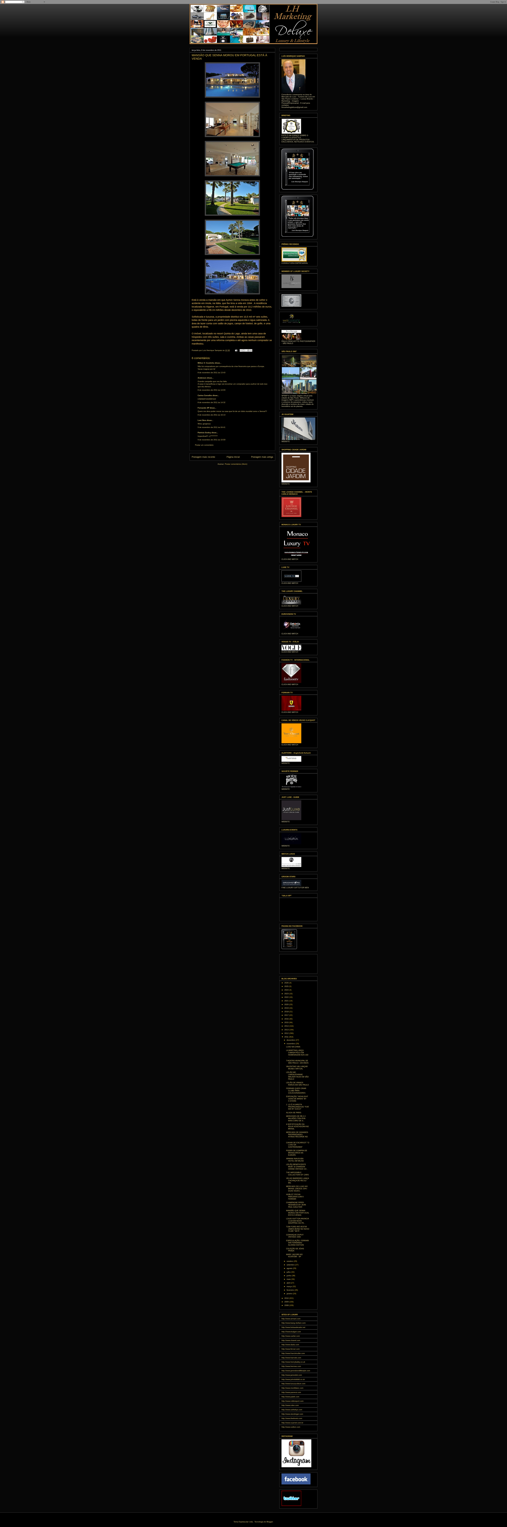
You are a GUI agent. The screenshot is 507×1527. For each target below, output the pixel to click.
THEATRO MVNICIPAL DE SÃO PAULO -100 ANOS (297, 1062)
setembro (291, 1265)
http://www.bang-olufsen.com (293, 1323)
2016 (286, 1019)
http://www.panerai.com (291, 1392)
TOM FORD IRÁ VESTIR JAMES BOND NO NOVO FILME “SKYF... (297, 1229)
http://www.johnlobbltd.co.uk (293, 1379)
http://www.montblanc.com (292, 1388)
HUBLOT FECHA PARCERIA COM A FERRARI (294, 1196)
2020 (286, 1004)
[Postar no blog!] (243, 350)
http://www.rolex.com (290, 1405)
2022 (286, 997)
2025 (286, 986)
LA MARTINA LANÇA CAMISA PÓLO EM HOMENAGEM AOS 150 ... (297, 1053)
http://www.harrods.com (291, 1358)
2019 (286, 1008)
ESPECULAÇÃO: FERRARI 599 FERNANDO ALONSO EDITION (297, 1242)
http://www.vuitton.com (290, 1427)
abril (289, 1283)
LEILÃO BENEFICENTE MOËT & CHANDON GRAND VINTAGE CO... (297, 1166)
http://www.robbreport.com (292, 1401)
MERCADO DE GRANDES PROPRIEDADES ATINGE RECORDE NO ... (297, 1135)
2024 (286, 990)
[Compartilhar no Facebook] (248, 350)
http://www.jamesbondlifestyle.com (295, 1371)
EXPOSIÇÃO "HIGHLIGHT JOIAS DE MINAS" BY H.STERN (297, 1098)
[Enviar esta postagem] (236, 350)
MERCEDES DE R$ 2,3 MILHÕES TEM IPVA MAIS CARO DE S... (296, 1118)
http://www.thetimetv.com (291, 1418)
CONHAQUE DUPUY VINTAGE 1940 (295, 1236)
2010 (286, 1298)
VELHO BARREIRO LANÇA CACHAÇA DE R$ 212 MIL (297, 1180)
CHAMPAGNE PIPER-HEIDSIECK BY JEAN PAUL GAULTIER (296, 1204)
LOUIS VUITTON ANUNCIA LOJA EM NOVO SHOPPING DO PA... (297, 1221)
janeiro (290, 1293)
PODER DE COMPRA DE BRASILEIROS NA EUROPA (296, 1152)
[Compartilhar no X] (246, 350)
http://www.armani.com (291, 1319)
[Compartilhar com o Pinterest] (251, 350)
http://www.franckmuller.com (293, 1353)
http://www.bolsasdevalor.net (293, 1327)
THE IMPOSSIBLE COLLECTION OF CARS (297, 1173)
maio (289, 1279)
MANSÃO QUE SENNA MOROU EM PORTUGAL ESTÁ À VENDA (297, 1212)
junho (289, 1276)
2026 (286, 983)
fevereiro (291, 1290)
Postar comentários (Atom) (236, 464)
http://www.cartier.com (290, 1336)
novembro (291, 1044)
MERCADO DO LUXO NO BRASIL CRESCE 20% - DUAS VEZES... (297, 1188)
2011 (286, 1037)
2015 (286, 1022)
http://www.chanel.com (290, 1340)
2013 (286, 1030)
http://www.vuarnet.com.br (292, 1423)
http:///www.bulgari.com (291, 1332)
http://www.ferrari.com (290, 1349)
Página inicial (233, 457)
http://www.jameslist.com (291, 1375)
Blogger (270, 1522)
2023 (286, 994)
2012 (286, 1033)
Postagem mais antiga (262, 457)
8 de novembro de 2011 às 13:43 (211, 372)
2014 (286, 1026)
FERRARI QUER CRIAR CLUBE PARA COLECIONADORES (296, 1090)
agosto (290, 1268)
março (289, 1286)
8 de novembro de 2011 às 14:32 (211, 402)
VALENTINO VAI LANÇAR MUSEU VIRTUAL (297, 1067)
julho (289, 1272)
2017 (286, 1015)
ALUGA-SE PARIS (293, 1113)
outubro (290, 1261)
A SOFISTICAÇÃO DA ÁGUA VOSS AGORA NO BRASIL (297, 1126)
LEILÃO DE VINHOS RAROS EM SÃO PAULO (297, 1083)
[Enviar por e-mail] (241, 350)
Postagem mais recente (203, 457)
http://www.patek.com (290, 1397)
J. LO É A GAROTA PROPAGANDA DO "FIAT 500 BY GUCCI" (297, 1106)
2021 (286, 1001)
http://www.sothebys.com (291, 1410)
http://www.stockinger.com (292, 1414)
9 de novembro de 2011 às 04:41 (211, 427)
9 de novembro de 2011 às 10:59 (211, 440)
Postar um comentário (204, 445)
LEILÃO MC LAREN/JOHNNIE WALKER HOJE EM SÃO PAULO (297, 1075)
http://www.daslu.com (290, 1345)
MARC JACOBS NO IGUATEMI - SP (294, 1255)
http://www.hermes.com (291, 1366)
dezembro (291, 1040)
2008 (286, 1305)
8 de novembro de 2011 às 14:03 (211, 390)
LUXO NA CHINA (293, 1047)
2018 (286, 1012)
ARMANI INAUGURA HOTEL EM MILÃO (295, 1160)
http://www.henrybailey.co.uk (293, 1362)
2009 (286, 1302)
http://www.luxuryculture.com (293, 1384)
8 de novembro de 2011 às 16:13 (211, 415)
